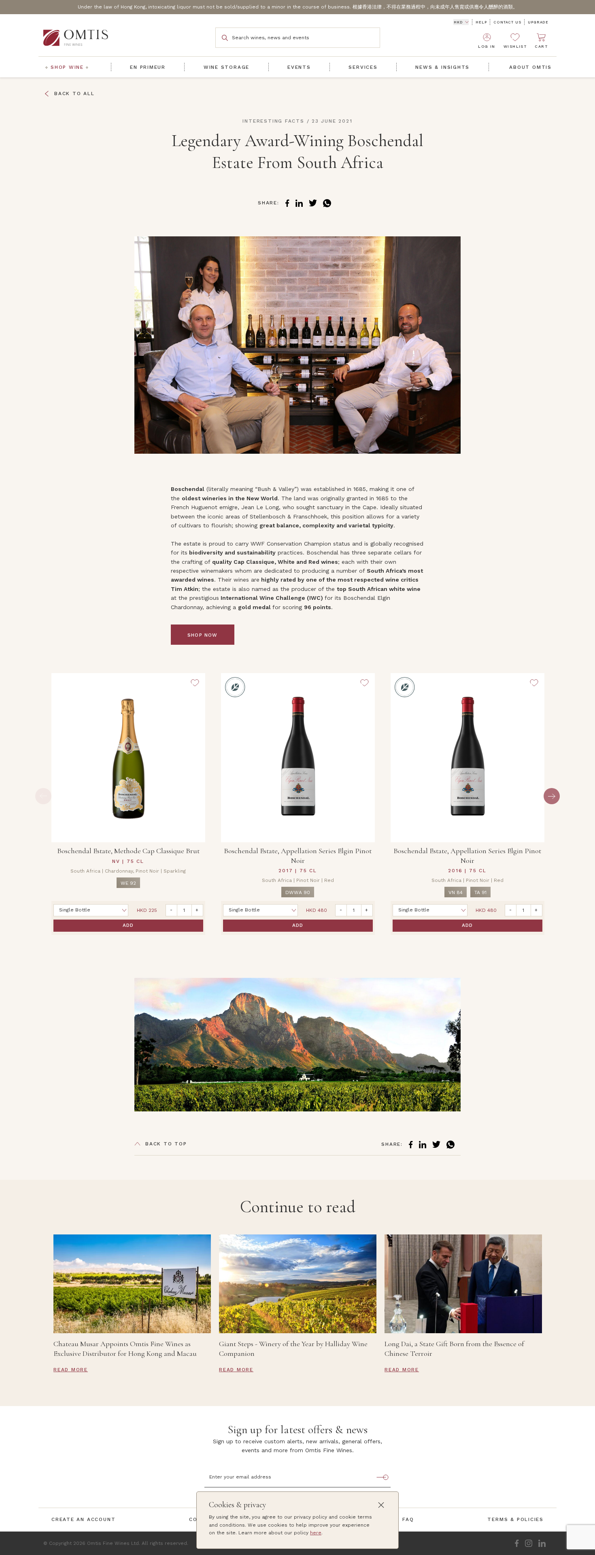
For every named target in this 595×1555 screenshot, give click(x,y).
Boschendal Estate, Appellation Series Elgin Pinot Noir (298, 855)
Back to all (74, 93)
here (315, 1533)
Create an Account (83, 1519)
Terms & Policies (515, 1519)
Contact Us (507, 22)
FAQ (408, 1519)
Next (552, 796)
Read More (70, 1369)
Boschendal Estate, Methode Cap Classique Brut (128, 850)
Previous (43, 796)
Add (128, 925)
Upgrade (538, 22)
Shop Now (202, 635)
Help (481, 22)
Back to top (166, 1144)
